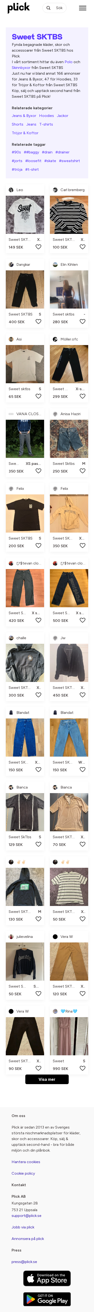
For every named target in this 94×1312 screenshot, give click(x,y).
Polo (69, 62)
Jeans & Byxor (24, 115)
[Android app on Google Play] (47, 1299)
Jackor (62, 115)
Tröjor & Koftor (25, 133)
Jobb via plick (23, 1227)
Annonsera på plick (28, 1238)
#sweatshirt (69, 160)
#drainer (62, 152)
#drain (47, 152)
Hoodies (46, 115)
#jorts (17, 160)
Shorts (17, 124)
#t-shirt (32, 169)
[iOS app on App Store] (47, 1278)
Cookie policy (23, 1173)
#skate (50, 160)
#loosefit (33, 160)
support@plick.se (26, 1215)
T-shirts (46, 124)
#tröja (17, 169)
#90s (16, 152)
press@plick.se (24, 1261)
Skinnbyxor (21, 67)
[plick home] (19, 8)
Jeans (31, 124)
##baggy (31, 152)
